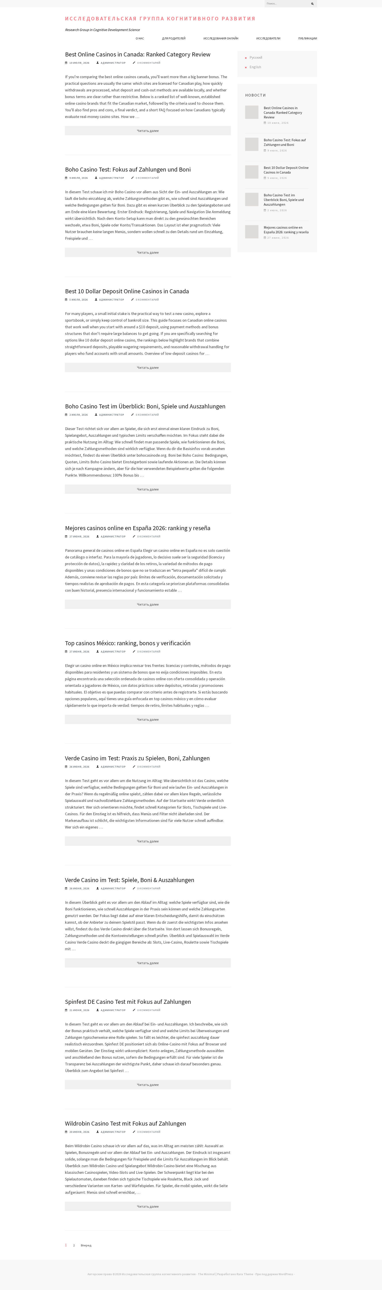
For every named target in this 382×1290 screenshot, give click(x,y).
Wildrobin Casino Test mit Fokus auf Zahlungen (125, 1123)
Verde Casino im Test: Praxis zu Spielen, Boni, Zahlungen (137, 758)
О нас (140, 38)
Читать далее (148, 130)
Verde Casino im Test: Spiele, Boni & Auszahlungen (129, 880)
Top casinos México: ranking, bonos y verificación (128, 643)
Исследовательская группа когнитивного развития (160, 18)
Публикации (307, 38)
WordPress (286, 1274)
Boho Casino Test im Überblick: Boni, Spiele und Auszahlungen (145, 406)
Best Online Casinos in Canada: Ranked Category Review (137, 54)
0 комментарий (148, 62)
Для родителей (173, 38)
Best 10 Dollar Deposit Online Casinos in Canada (127, 291)
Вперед (86, 1245)
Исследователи (268, 38)
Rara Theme (245, 1274)
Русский (256, 57)
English (255, 67)
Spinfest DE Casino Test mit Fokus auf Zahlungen (128, 1002)
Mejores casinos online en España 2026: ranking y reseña (137, 528)
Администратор (113, 62)
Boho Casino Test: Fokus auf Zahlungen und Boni (128, 169)
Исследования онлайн (221, 38)
